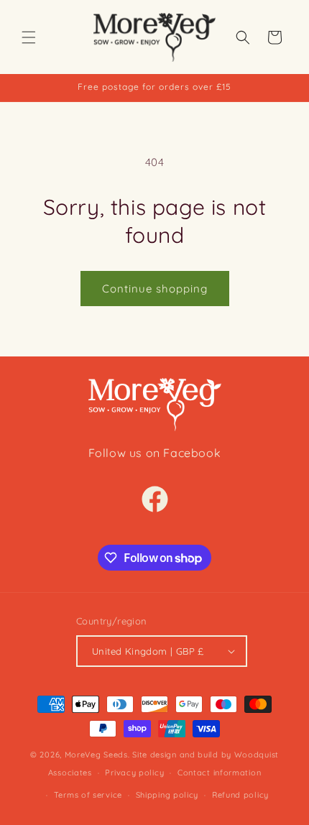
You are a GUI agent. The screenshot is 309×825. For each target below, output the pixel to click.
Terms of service (88, 795)
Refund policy (240, 795)
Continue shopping (155, 288)
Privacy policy (134, 773)
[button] (29, 37)
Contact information (219, 773)
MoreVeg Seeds (96, 755)
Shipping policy (167, 795)
